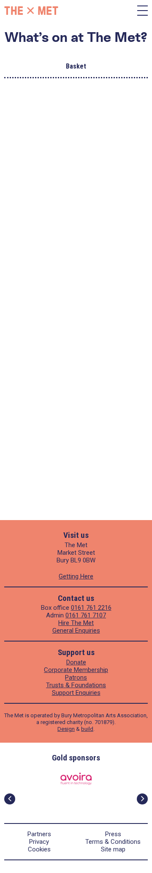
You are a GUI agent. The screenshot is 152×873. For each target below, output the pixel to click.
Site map (113, 849)
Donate (76, 662)
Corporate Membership (76, 670)
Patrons (76, 677)
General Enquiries (76, 630)
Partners (39, 834)
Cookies (39, 849)
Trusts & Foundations (76, 685)
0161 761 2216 (91, 607)
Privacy (39, 841)
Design (66, 729)
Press (113, 834)
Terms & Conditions (113, 841)
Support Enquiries (76, 693)
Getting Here (76, 576)
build (87, 729)
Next (142, 798)
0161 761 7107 (85, 615)
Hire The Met (76, 623)
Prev (9, 798)
